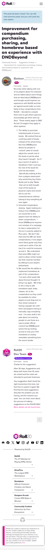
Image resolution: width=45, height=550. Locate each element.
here (23, 543)
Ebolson (19, 78)
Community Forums (9, 62)
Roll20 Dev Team (20, 352)
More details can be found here (27, 407)
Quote (25, 86)
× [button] (42, 528)
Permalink (18, 86)
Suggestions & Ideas (27, 62)
